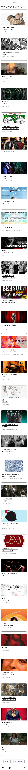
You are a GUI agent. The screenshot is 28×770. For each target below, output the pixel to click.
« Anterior (7, 761)
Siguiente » (21, 761)
